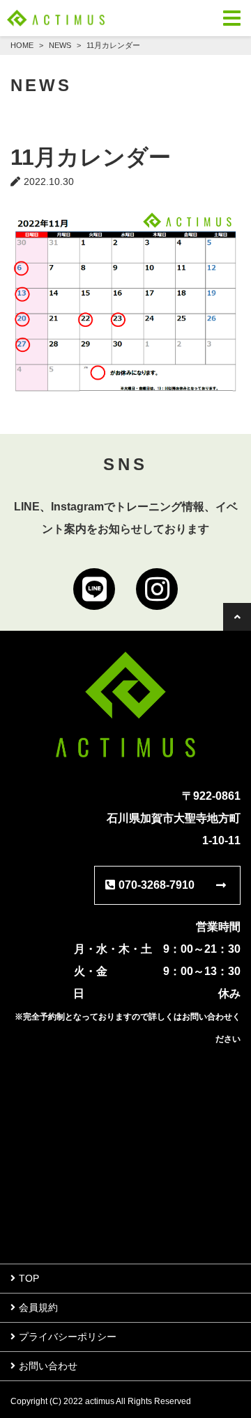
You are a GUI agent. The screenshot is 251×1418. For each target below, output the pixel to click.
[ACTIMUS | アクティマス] (56, 18)
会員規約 (38, 1307)
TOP (29, 1278)
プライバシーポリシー (67, 1336)
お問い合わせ (48, 1365)
